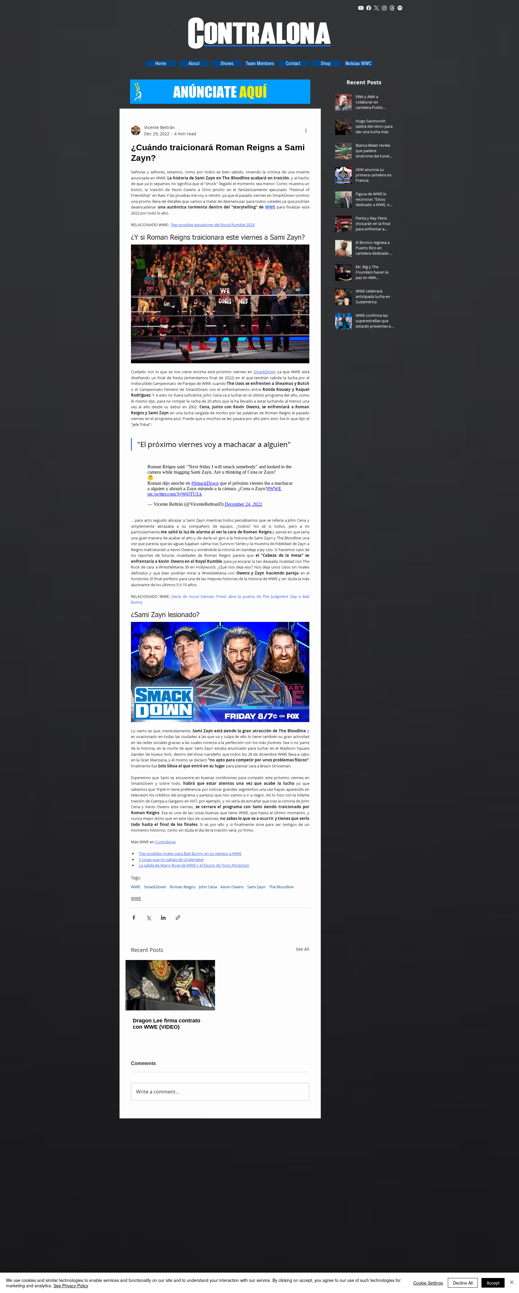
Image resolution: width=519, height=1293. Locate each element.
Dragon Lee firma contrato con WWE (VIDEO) (166, 1024)
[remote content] (220, 485)
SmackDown (155, 886)
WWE (135, 886)
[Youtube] (361, 8)
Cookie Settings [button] (428, 1283)
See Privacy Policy (70, 1285)
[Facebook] (369, 8)
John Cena (208, 886)
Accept (493, 1283)
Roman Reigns (182, 886)
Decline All (463, 1283)
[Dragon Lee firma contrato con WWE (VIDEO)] (170, 985)
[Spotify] (400, 8)
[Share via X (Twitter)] (148, 917)
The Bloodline (281, 886)
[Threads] (392, 8)
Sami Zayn (256, 886)
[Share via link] (178, 917)
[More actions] (305, 130)
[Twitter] (376, 8)
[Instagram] (384, 8)
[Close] (511, 1282)
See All (302, 949)
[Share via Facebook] (134, 917)
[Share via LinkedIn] (163, 917)
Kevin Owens (232, 886)
